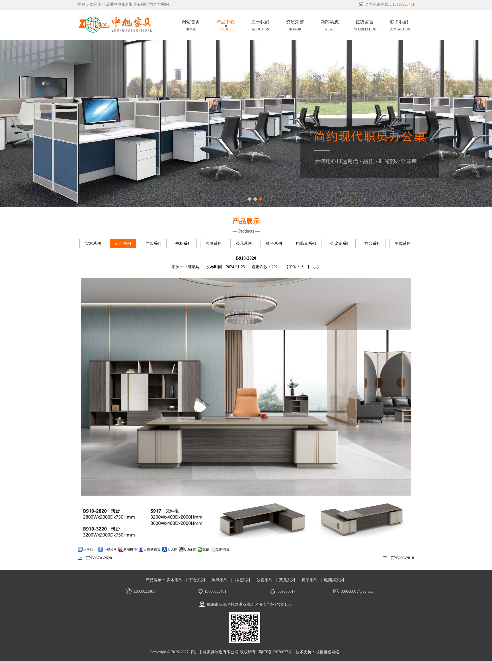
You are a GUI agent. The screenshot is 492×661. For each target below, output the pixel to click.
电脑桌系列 (306, 243)
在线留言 (364, 24)
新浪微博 (130, 549)
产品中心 (225, 24)
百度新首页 (152, 549)
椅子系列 (274, 243)
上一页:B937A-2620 (95, 558)
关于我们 (260, 24)
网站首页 (191, 24)
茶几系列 (244, 243)
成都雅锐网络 (327, 652)
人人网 (172, 549)
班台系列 (123, 243)
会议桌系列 (340, 243)
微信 (205, 549)
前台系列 (372, 243)
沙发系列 (214, 243)
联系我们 (399, 24)
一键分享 (110, 549)
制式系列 (403, 243)
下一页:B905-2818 (398, 558)
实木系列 (93, 243)
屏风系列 (153, 243)
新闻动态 (330, 24)
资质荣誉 (295, 24)
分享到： (90, 549)
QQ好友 (190, 549)
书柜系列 (183, 243)
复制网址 (222, 549)
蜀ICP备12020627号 (275, 652)
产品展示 (153, 580)
